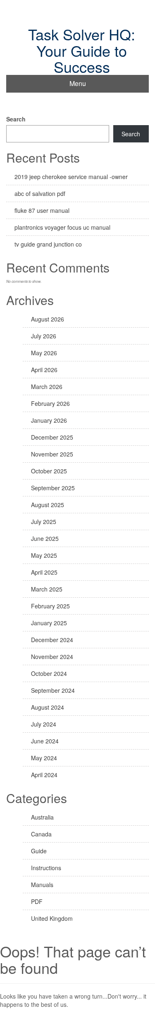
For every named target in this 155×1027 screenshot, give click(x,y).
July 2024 (43, 724)
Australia (42, 817)
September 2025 (53, 488)
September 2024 (53, 690)
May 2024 (44, 758)
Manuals (42, 884)
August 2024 (47, 707)
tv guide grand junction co (48, 244)
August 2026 (47, 319)
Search (16, 119)
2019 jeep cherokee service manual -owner (71, 176)
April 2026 (44, 370)
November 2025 (52, 454)
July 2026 (43, 336)
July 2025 (43, 521)
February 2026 (50, 403)
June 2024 (45, 741)
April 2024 (44, 775)
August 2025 (47, 505)
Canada (41, 834)
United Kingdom (52, 918)
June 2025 (45, 538)
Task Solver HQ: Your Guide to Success (81, 50)
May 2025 (44, 555)
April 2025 (44, 572)
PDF (37, 901)
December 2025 (52, 437)
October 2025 (49, 471)
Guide (39, 851)
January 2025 (49, 623)
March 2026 (46, 386)
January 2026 (49, 420)
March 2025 (46, 589)
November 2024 (52, 656)
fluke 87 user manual (41, 210)
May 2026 (44, 353)
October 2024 (49, 673)
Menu (77, 83)
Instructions (46, 868)
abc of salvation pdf (39, 193)
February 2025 (50, 606)
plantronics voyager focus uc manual (62, 227)
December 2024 (52, 640)
